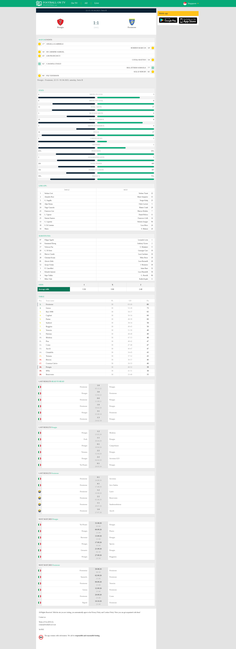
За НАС (41, 629)
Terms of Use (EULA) (46, 622)
